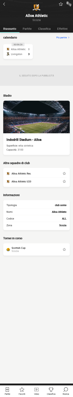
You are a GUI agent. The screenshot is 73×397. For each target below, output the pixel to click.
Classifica (44, 29)
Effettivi (62, 29)
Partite (27, 29)
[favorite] (61, 4)
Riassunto (9, 29)
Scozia (63, 225)
